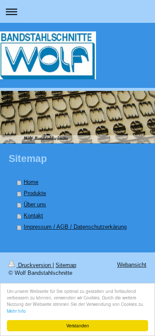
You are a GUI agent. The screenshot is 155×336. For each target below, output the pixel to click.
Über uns (35, 204)
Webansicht (131, 264)
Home (31, 182)
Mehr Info (16, 311)
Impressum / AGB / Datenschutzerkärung (75, 227)
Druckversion (34, 265)
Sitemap (66, 265)
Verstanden (77, 325)
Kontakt (33, 215)
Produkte (35, 193)
